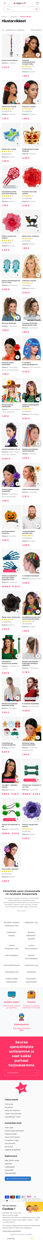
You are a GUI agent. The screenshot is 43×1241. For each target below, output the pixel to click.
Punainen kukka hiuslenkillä (8, 363)
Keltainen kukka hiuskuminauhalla (28, 744)
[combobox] (21, 9)
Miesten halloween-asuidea (31, 936)
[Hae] (36, 9)
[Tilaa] (35, 1073)
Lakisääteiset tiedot (13, 1117)
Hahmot (8, 1164)
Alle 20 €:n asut (12, 1160)
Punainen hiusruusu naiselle (29, 192)
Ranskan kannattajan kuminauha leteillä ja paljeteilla (30, 663)
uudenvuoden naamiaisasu (11, 980)
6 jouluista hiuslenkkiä (30, 703)
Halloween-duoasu (11, 934)
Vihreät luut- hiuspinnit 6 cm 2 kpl (31, 786)
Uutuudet (9, 1170)
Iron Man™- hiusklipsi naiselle (10, 786)
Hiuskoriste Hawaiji (9, 106)
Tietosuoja (9, 1104)
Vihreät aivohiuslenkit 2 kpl (11, 825)
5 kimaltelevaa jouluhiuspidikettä (9, 744)
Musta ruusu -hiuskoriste (11, 617)
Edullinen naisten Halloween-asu (11, 924)
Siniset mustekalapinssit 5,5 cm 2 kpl (11, 281)
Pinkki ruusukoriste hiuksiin (9, 237)
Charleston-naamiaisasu (31, 980)
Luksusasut (10, 1167)
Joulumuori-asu (31, 965)
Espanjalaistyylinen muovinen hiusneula (9, 192)
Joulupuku (31, 972)
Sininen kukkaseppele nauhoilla (30, 405)
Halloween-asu (31, 922)
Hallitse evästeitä (12, 1150)
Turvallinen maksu (12, 1140)
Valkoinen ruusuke (29, 280)
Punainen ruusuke (29, 106)
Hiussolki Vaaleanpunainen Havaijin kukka (28, 62)
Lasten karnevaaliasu (31, 947)
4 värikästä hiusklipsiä (30, 576)
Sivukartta (9, 1107)
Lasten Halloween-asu (12, 947)
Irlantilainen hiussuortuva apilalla (10, 662)
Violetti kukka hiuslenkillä (7, 490)
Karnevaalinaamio (12, 965)
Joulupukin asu (12, 972)
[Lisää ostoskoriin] (17, 55)
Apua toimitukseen (12, 1137)
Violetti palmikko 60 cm (11, 449)
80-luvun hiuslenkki (9, 323)
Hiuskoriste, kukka (9, 149)
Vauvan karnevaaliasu (31, 956)
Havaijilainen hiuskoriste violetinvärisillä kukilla (31, 618)
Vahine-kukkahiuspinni (30, 489)
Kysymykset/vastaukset (14, 1131)
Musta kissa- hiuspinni (30, 236)
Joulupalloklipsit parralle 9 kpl (28, 532)
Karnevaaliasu (11, 955)
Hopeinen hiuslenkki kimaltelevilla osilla (29, 324)
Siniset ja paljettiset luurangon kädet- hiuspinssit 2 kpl (9, 577)
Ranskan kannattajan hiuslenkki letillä (10, 704)
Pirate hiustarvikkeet (10, 60)
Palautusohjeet (11, 1134)
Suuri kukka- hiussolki (10, 869)
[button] (4, 3)
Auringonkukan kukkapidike (7, 405)
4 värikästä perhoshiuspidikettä (30, 363)
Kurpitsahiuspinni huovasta (8, 532)
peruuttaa (9, 1147)
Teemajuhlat (10, 1173)
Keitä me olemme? (12, 1110)
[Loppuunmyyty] (17, 186)
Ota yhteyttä (10, 1143)
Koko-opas (9, 1127)
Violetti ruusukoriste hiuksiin (30, 825)
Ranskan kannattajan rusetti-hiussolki (30, 450)
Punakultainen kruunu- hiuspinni (30, 150)
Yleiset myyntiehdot (13, 1114)
